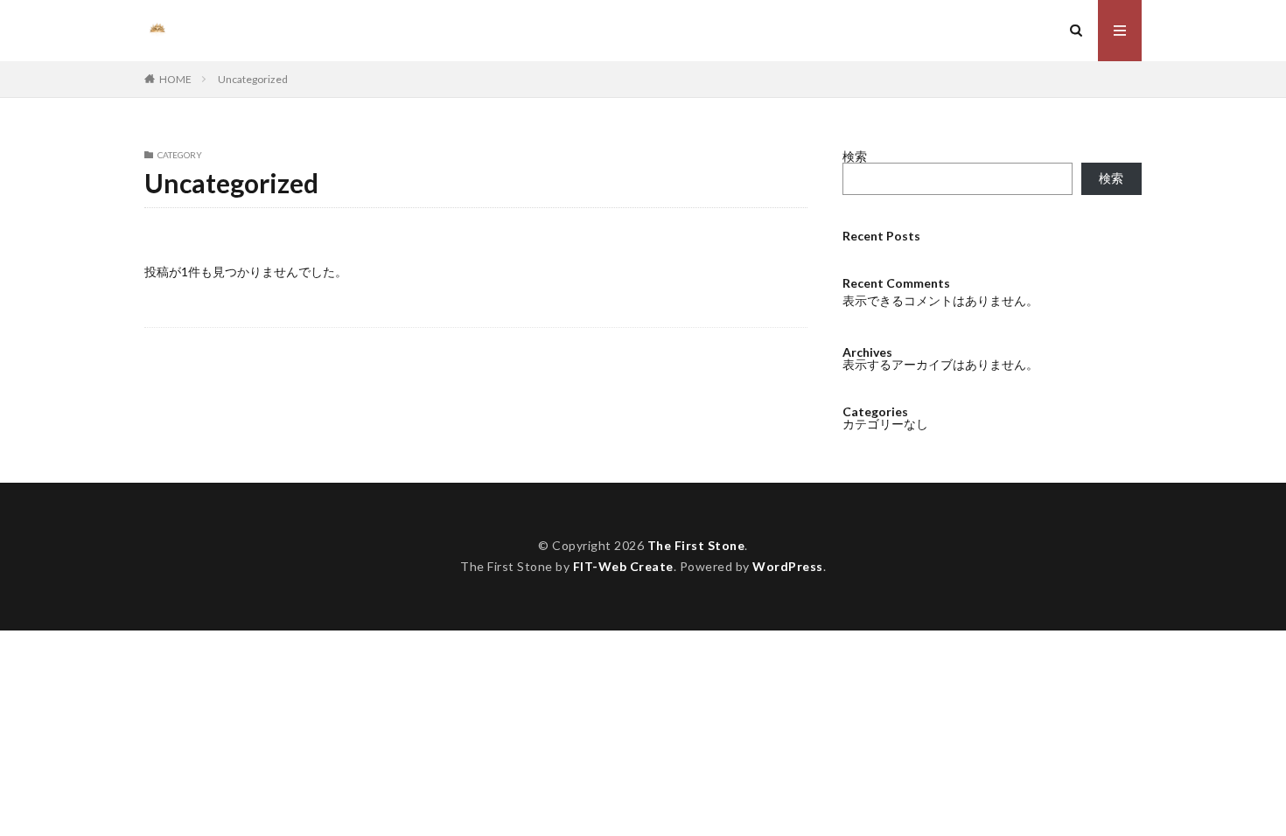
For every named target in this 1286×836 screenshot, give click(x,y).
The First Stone (696, 545)
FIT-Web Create (623, 566)
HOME (175, 79)
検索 (854, 156)
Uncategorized (253, 79)
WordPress (787, 566)
